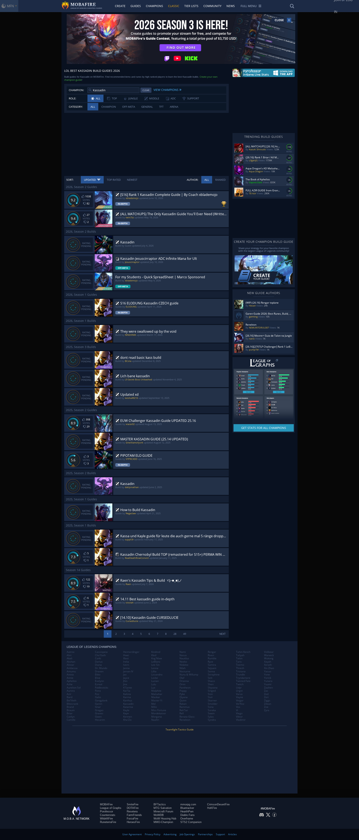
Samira (212, 665)
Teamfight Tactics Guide (180, 729)
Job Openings (187, 834)
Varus (239, 694)
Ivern (126, 665)
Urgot (239, 690)
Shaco (211, 681)
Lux (153, 687)
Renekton (185, 720)
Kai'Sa (126, 690)
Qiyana (184, 697)
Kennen (127, 716)
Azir (69, 694)
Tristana (241, 671)
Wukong (268, 658)
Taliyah (240, 655)
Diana (98, 665)
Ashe (70, 684)
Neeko (183, 661)
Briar (70, 713)
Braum (71, 710)
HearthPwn (186, 811)
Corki (98, 658)
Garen (98, 704)
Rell (182, 713)
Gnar (98, 707)
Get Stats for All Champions (263, 428)
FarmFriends (134, 815)
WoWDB (159, 815)
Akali (69, 658)
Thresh (240, 668)
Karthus (127, 700)
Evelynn (99, 681)
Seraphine (214, 674)
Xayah (267, 661)
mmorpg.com (188, 804)
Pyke (182, 694)
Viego (239, 713)
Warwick (269, 655)
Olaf (182, 678)
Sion (210, 694)
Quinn (183, 700)
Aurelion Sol (74, 687)
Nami (183, 652)
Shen (211, 684)
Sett (210, 678)
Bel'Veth (71, 700)
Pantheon (185, 687)
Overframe (186, 818)
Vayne (239, 697)
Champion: (76, 90)
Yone (267, 674)
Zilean (267, 704)
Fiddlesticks (101, 687)
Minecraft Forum (163, 811)
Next (222, 634)
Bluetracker (187, 807)
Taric (239, 661)
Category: (76, 107)
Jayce (126, 678)
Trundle (240, 674)
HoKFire (212, 807)
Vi (237, 710)
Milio (154, 707)
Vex (238, 707)
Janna (126, 668)
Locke (154, 678)
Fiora (98, 690)
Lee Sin (155, 665)
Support (220, 834)
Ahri (69, 655)
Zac (266, 690)
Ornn (182, 684)
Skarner (212, 700)
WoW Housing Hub (165, 818)
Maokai (155, 697)
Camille (71, 720)
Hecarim (100, 720)
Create (120, 6)
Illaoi (126, 658)
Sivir (210, 697)
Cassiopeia (101, 652)
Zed (266, 694)
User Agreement (132, 834)
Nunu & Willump (189, 674)
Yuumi (267, 684)
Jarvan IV (128, 671)
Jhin (125, 681)
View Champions (167, 89)
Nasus (183, 655)
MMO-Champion (163, 822)
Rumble (212, 658)
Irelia (126, 661)
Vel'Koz (240, 704)
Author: (192, 180)
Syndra (212, 720)
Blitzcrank (72, 704)
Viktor (239, 716)
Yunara (268, 681)
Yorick (267, 678)
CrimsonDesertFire (218, 804)
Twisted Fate (243, 681)
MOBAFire (106, 804)
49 (184, 634)
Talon (239, 658)
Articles (232, 834)
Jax (125, 674)
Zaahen (268, 687)
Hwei (126, 655)
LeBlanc (155, 661)
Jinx (125, 684)
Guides (135, 6)
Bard (69, 697)
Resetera (132, 811)
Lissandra (156, 674)
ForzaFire (132, 818)
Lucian (155, 681)
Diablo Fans (187, 815)
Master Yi (156, 700)
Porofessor (106, 811)
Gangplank (101, 700)
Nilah (183, 668)
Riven (211, 655)
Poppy (183, 690)
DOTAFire (133, 807)
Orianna (184, 681)
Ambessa (72, 668)
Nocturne (185, 671)
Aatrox (70, 652)
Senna (211, 671)
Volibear (269, 652)
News (230, 6)
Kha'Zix (127, 720)
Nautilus (184, 658)
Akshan (71, 661)
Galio (98, 697)
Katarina (128, 707)
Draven (99, 671)
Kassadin (128, 704)
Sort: (70, 180)
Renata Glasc (187, 716)
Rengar (212, 652)
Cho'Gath (100, 655)
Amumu (71, 671)
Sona (211, 707)
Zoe (266, 707)
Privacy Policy (152, 834)
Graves (99, 713)
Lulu (153, 684)
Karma (127, 697)
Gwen (98, 716)
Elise (97, 678)
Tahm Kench (243, 652)
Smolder (213, 704)
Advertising (170, 834)
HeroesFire (133, 822)
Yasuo (267, 671)
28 (174, 634)
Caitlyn (71, 716)
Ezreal (98, 684)
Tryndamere (243, 678)
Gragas (99, 710)
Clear (146, 90)
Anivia (70, 674)
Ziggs (267, 700)
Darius (99, 661)
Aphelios (72, 681)
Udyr (239, 687)
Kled (153, 655)
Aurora (71, 690)
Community (212, 6)
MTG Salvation (163, 807)
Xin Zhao (269, 668)
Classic (173, 6)
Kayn (126, 713)
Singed (212, 690)
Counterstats (107, 815)
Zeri (266, 697)
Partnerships (205, 834)
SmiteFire (132, 804)
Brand (70, 707)
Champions (154, 6)
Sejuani (212, 668)
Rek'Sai (184, 710)
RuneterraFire (108, 822)
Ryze (210, 661)
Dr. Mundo (101, 668)
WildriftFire (106, 818)
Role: (72, 98)
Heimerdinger (131, 652)
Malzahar (156, 694)
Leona (154, 668)
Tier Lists (191, 6)
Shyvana (213, 687)
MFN (10, 6)
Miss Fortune (158, 710)
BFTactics (160, 804)
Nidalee (184, 665)
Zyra (266, 710)
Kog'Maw (156, 658)
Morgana (156, 716)
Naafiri (155, 720)
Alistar (70, 665)
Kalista (127, 694)
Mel (153, 704)
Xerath (268, 665)
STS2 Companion (191, 822)
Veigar (239, 700)
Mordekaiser (158, 713)
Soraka (212, 710)
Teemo (240, 665)
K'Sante (127, 687)
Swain (211, 713)
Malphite (156, 690)
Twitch (239, 684)
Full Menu (249, 6)
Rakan (183, 704)
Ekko (97, 674)
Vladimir (241, 720)
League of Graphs (110, 807)
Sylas (211, 716)
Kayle (126, 710)
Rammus (185, 707)
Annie (70, 678)
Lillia (153, 671)
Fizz (97, 694)
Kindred (155, 652)
